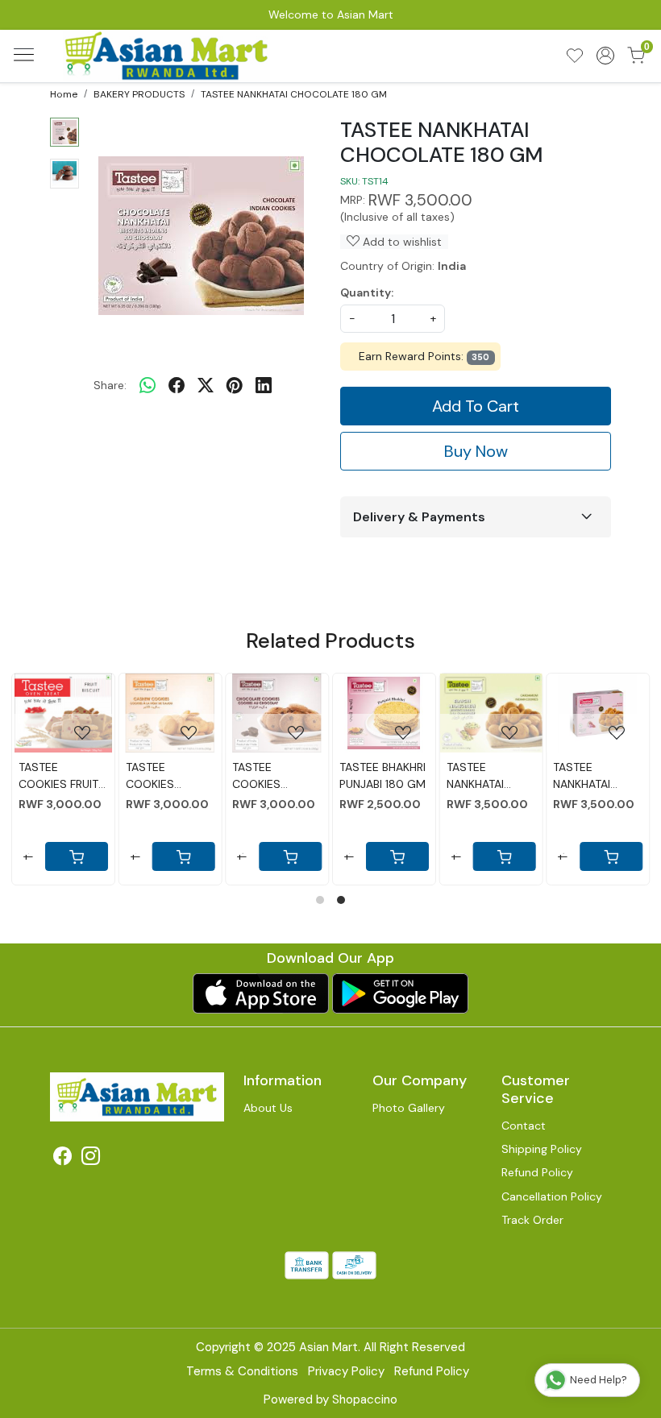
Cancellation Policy (551, 1196)
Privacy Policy (346, 1371)
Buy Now (476, 451)
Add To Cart (475, 406)
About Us (268, 1108)
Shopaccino (364, 1399)
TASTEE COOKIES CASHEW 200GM (150, 776)
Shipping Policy (541, 1149)
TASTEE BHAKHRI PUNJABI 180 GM (382, 775)
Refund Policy (537, 1172)
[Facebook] (62, 1158)
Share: (110, 385)
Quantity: (366, 292)
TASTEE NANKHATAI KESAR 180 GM (591, 776)
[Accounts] (605, 55)
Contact (523, 1125)
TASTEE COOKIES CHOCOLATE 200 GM (265, 776)
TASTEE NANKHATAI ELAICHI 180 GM (488, 776)
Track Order (532, 1220)
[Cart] (503, 856)
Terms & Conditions (242, 1371)
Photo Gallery (408, 1108)
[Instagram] (90, 1158)
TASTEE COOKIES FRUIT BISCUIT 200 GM (62, 776)
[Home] (167, 56)
